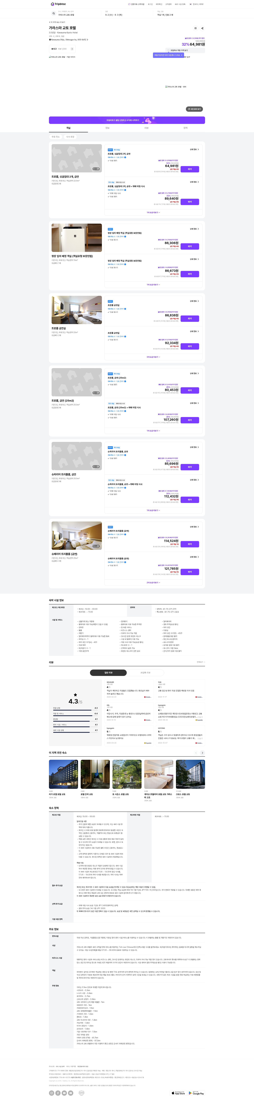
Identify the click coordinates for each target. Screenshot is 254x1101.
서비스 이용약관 (71, 1066)
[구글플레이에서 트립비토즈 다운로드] (196, 1093)
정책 (185, 128)
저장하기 (195, 28)
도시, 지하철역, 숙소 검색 (65, 11)
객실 (68, 128)
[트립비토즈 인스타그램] (51, 1093)
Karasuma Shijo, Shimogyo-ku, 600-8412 (68, 40)
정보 (107, 128)
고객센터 (168, 4)
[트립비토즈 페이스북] (58, 1093)
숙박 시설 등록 (180, 4)
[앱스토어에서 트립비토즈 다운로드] (178, 1093)
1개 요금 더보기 (152, 212)
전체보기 (200, 662)
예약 (190, 169)
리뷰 (146, 128)
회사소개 (51, 1066)
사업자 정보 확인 (76, 1077)
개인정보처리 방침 (82, 1066)
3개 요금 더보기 (152, 357)
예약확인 (159, 4)
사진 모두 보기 (195, 109)
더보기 (200, 717)
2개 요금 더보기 (152, 583)
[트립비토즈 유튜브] (64, 1093)
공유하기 (202, 28)
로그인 (150, 4)
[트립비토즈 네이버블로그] (70, 1093)
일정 (106, 11)
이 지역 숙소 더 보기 (58, 22)
